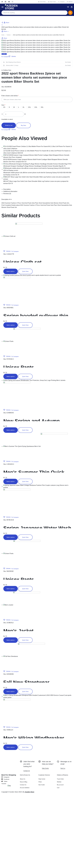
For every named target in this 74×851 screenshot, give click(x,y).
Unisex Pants (18, 367)
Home (2, 35)
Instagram (12, 2)
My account (60, 784)
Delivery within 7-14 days (12, 65)
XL (23, 107)
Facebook (5, 2)
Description (7, 189)
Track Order (43, 1)
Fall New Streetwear (26, 682)
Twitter (2, 2)
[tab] (38, 189)
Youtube (9, 2)
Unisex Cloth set (22, 262)
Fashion (9, 35)
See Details (68, 62)
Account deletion (24, 787)
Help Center (53, 1)
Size (2, 105)
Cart (58, 787)
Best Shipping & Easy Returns (13, 62)
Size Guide (41, 784)
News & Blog (23, 782)
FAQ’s (40, 782)
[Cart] (72, 7)
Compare (62, 1)
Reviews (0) (7, 193)
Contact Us (23, 784)
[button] (5, 56)
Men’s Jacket (18, 631)
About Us (22, 779)
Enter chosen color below (9, 95)
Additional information (10, 191)
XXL (29, 107)
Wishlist (70, 1)
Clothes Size (7, 70)
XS (4, 107)
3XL (42, 107)
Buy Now (23, 125)
